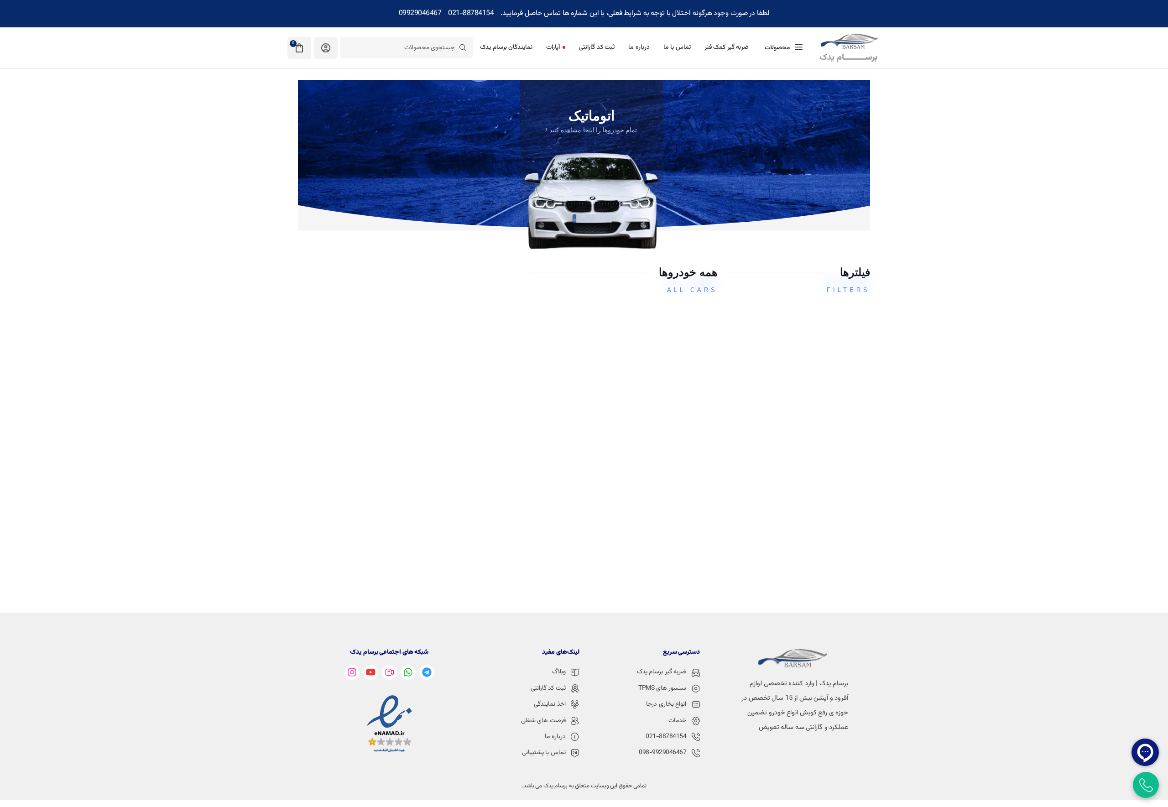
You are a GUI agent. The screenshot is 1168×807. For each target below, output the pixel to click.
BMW (538, 407)
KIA (684, 495)
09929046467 (420, 13)
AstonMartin (523, 320)
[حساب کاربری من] (326, 48)
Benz (681, 320)
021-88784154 (471, 13)
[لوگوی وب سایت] (848, 48)
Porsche (675, 407)
